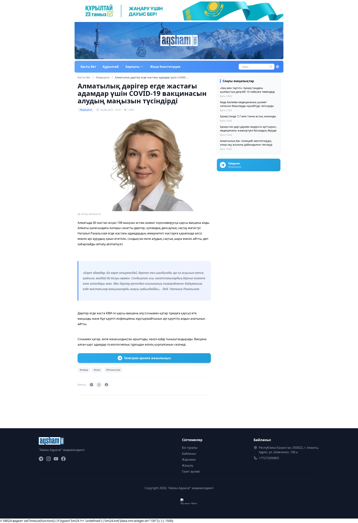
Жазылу (187, 465)
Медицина (103, 77)
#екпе (97, 369)
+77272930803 (269, 458)
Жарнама (189, 459)
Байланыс (189, 454)
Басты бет (88, 67)
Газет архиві (191, 471)
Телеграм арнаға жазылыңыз (147, 358)
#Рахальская (113, 369)
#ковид (84, 369)
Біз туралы (189, 448)
